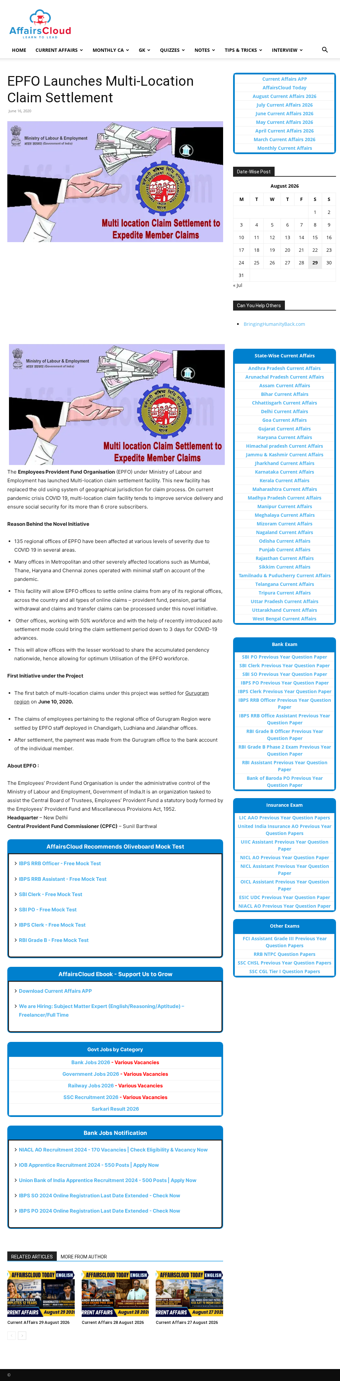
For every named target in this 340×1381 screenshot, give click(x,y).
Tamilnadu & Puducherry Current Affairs (285, 575)
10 (241, 237)
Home (19, 50)
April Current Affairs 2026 (284, 131)
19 (272, 250)
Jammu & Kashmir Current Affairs (284, 454)
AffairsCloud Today (284, 87)
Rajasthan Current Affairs (285, 558)
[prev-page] (11, 1336)
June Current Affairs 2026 (284, 113)
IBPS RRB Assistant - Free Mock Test (63, 879)
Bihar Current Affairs (284, 394)
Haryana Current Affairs (284, 437)
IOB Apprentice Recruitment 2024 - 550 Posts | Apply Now (89, 1165)
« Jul (237, 285)
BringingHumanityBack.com (274, 324)
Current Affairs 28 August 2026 (113, 1322)
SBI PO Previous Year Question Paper (284, 657)
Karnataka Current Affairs (284, 472)
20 (287, 250)
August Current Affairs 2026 (284, 96)
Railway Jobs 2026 (115, 1085)
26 (272, 262)
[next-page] (22, 1336)
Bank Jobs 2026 (115, 1062)
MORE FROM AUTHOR (84, 1256)
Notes (202, 50)
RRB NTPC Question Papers (284, 954)
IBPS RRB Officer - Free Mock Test (60, 863)
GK (142, 50)
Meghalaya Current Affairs (285, 515)
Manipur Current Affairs (284, 506)
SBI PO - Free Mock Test (48, 909)
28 (301, 262)
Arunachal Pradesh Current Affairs (284, 377)
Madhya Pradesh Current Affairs (284, 498)
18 (256, 250)
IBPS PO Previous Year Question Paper (285, 683)
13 (287, 237)
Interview (285, 50)
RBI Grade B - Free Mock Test (54, 940)
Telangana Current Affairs (284, 584)
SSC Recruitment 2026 (115, 1097)
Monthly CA (108, 50)
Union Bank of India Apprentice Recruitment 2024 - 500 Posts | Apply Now (108, 1180)
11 (256, 237)
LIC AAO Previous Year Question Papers (284, 817)
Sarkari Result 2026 (115, 1109)
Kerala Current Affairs (284, 480)
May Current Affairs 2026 (284, 122)
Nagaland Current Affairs (284, 532)
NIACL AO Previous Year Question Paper (284, 906)
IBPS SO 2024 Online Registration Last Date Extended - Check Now (99, 1195)
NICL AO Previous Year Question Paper (284, 857)
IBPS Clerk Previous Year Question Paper (284, 691)
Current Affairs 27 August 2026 (187, 1322)
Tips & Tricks (241, 50)
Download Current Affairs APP (55, 991)
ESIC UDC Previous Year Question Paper (284, 897)
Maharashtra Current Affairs (284, 489)
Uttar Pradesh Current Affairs (284, 601)
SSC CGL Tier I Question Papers (284, 971)
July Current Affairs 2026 (285, 105)
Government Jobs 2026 (115, 1074)
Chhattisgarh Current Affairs (284, 403)
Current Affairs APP (284, 79)
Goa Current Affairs (284, 420)
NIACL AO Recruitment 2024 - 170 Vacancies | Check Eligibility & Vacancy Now (113, 1150)
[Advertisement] (115, 297)
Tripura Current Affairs (285, 593)
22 (315, 250)
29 (315, 262)
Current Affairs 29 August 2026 (38, 1322)
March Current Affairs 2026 (284, 139)
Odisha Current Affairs (284, 541)
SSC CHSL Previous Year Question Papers (284, 963)
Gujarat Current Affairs (284, 428)
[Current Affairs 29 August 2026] (41, 1293)
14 (301, 237)
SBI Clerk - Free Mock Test (50, 894)
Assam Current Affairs (284, 385)
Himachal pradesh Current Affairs (284, 446)
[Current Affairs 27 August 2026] (189, 1293)
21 (301, 250)
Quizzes (170, 50)
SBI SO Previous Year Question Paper (284, 674)
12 (272, 237)
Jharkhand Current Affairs (284, 463)
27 (287, 262)
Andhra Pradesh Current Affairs (284, 368)
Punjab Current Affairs (284, 549)
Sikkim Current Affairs (284, 567)
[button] (325, 50)
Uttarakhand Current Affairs (284, 610)
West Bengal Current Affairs (284, 618)
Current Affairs (57, 50)
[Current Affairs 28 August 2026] (115, 1293)
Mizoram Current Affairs (284, 523)
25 (256, 262)
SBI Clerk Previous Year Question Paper (284, 665)
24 (241, 262)
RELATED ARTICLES (32, 1256)
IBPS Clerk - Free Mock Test (52, 925)
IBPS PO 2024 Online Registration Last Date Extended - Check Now (99, 1211)
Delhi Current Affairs (284, 411)
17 (241, 250)
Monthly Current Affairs (284, 148)
